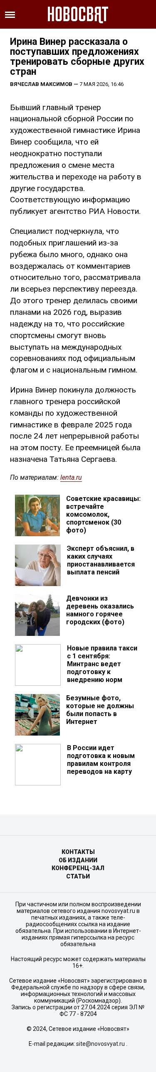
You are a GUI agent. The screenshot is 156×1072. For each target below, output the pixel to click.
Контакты (78, 852)
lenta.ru (71, 477)
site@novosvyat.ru (100, 1043)
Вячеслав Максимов (41, 84)
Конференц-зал (78, 868)
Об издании (78, 860)
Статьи (78, 876)
